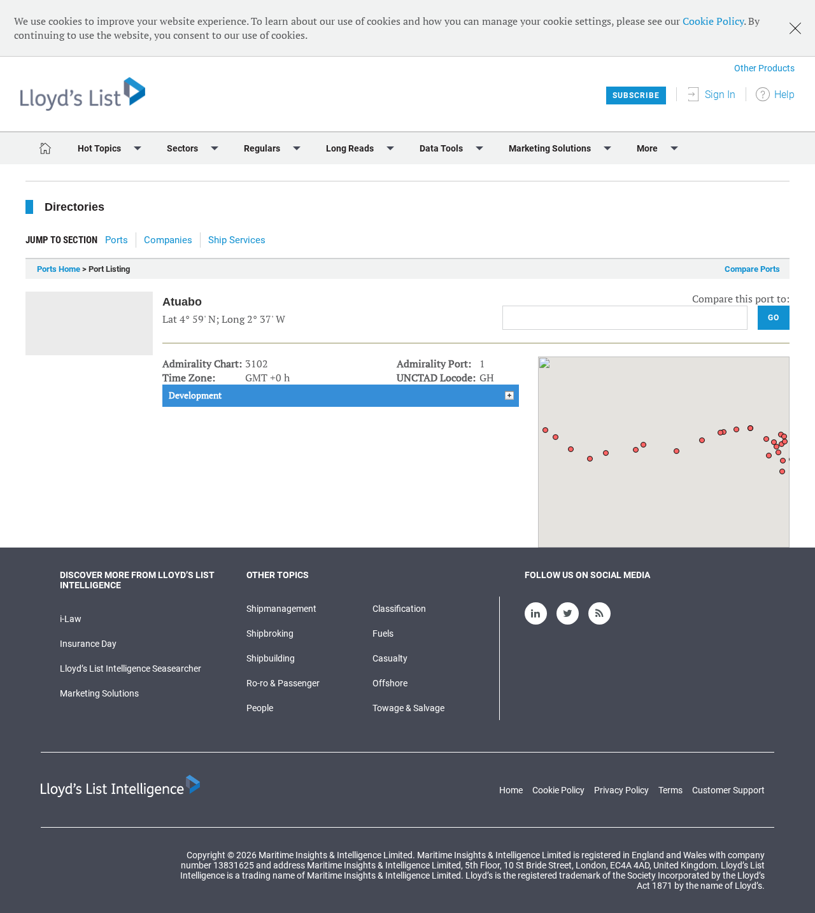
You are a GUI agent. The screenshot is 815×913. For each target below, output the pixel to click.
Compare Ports (752, 269)
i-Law (71, 619)
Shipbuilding (270, 658)
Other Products (764, 68)
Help (784, 94)
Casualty (390, 658)
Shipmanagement (281, 609)
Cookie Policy (713, 21)
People (259, 708)
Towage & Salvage (408, 708)
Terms (670, 790)
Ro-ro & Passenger (283, 683)
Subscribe (636, 95)
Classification (399, 609)
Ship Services (237, 240)
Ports (116, 240)
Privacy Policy (621, 790)
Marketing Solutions (99, 693)
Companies (168, 240)
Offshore (390, 683)
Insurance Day (88, 644)
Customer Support (728, 790)
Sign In (720, 94)
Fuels (382, 633)
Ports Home (58, 269)
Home (511, 790)
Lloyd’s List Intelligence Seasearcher (130, 668)
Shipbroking (270, 633)
